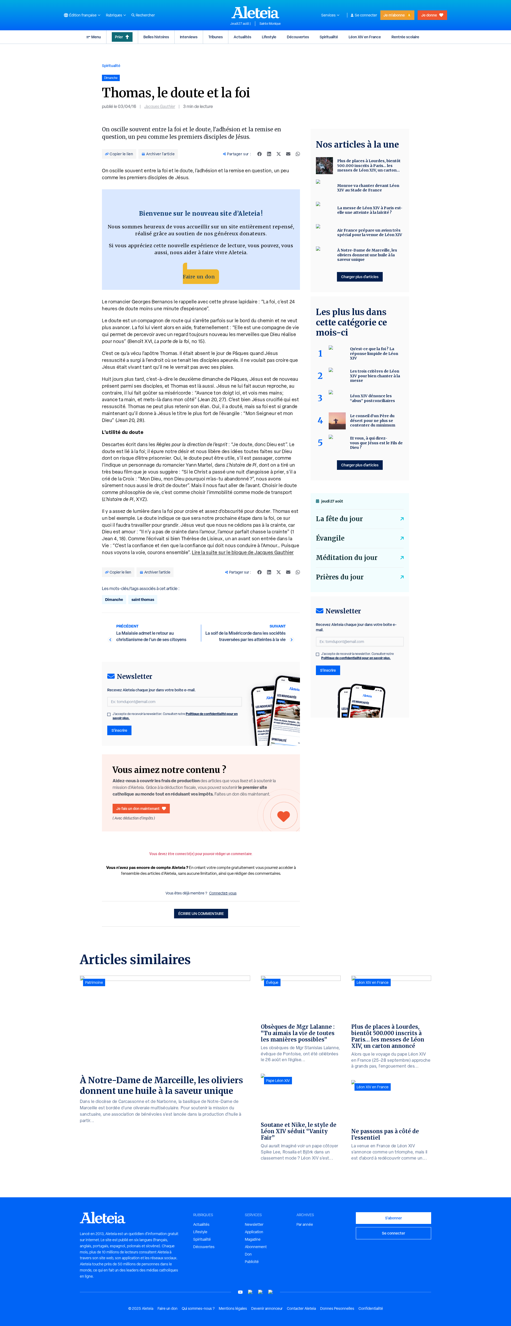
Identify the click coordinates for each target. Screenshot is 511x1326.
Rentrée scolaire (405, 36)
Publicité (252, 1261)
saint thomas (142, 599)
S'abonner (393, 1217)
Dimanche (114, 599)
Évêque (272, 982)
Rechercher (145, 15)
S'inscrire (119, 730)
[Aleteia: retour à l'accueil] (255, 12)
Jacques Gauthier (159, 106)
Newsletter (254, 1224)
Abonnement (256, 1246)
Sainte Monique (270, 24)
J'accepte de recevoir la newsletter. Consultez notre (175, 716)
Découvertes (298, 36)
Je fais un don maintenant (138, 808)
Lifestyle (269, 36)
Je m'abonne (394, 15)
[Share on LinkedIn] (269, 154)
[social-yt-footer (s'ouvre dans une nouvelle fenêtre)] (240, 1292)
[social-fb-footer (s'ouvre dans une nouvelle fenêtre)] (250, 1292)
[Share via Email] (288, 154)
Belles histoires (156, 36)
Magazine (253, 1239)
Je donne (429, 15)
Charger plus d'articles (359, 276)
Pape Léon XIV (278, 1080)
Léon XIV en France (365, 36)
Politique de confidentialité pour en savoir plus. (356, 658)
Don (248, 1254)
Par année (304, 1224)
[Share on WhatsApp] (298, 154)
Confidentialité (370, 1308)
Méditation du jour (346, 558)
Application (254, 1231)
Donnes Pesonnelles (337, 1308)
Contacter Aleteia (301, 1308)
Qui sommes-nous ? (198, 1308)
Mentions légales (233, 1308)
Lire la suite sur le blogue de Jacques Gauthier (243, 552)
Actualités (242, 36)
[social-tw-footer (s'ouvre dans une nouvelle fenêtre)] (260, 1292)
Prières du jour (340, 577)
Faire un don (199, 277)
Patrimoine (94, 982)
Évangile (330, 538)
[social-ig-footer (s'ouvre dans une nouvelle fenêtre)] (270, 1292)
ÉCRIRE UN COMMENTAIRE (201, 913)
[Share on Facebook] (259, 154)
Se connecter (366, 15)
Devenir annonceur (267, 1308)
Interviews (188, 36)
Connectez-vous (223, 893)
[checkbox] (108, 714)
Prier (119, 36)
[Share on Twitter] (279, 154)
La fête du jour (339, 519)
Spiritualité (329, 36)
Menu (96, 36)
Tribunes (215, 36)
